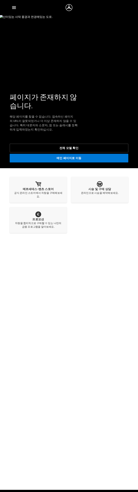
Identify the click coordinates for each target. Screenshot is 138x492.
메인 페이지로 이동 (69, 158)
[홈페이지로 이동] (69, 7)
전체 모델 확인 (69, 148)
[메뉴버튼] (14, 7)
